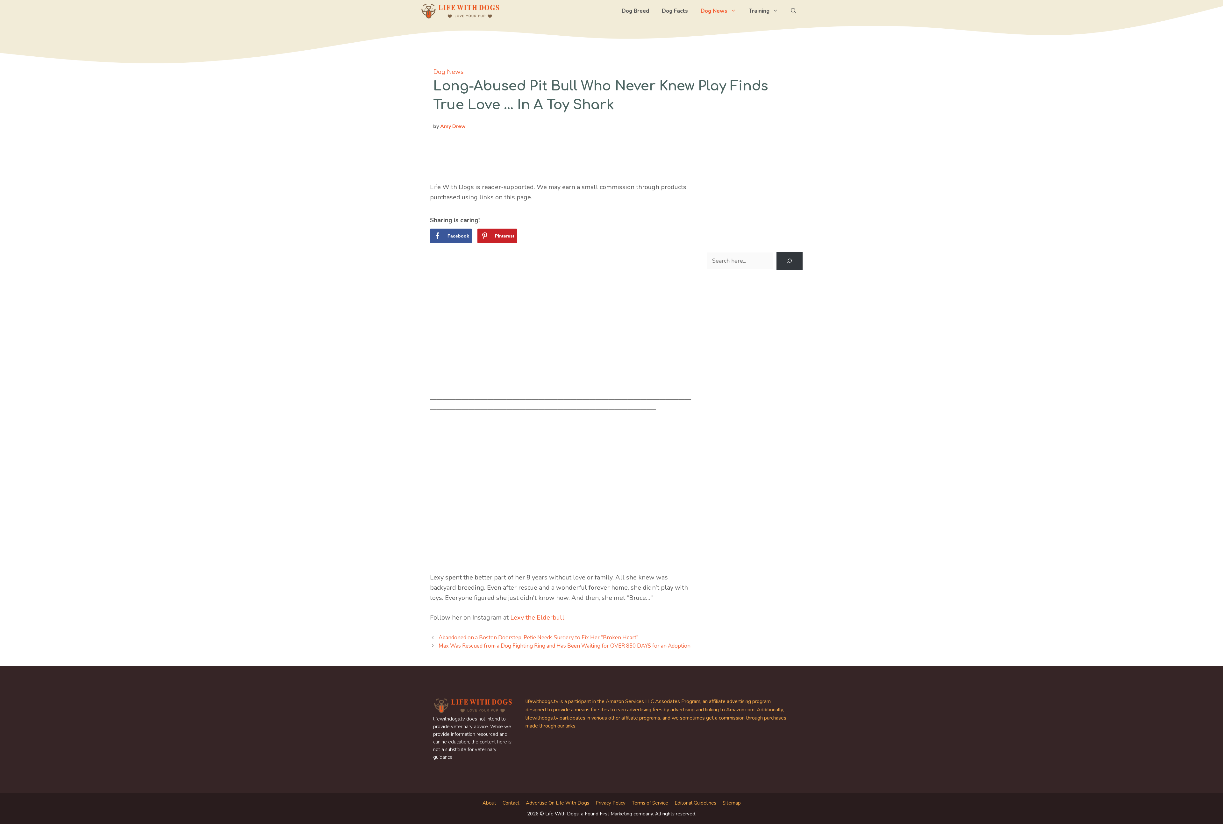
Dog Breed (635, 11)
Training (759, 11)
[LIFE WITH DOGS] (460, 11)
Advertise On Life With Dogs (557, 803)
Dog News (714, 11)
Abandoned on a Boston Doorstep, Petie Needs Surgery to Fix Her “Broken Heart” (538, 637)
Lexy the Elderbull (537, 617)
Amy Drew (453, 126)
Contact (511, 803)
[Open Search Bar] (793, 11)
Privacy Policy (611, 803)
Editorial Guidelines (695, 803)
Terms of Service (650, 803)
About (489, 803)
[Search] (789, 261)
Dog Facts (675, 11)
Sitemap (732, 803)
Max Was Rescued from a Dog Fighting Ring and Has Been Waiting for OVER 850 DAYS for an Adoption (564, 646)
